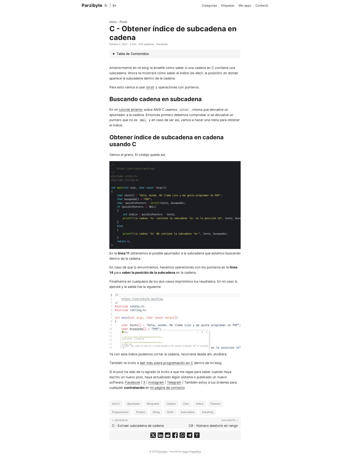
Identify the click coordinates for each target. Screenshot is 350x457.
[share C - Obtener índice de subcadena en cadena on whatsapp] (182, 435)
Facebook (132, 382)
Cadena (171, 403)
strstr (150, 87)
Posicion (215, 403)
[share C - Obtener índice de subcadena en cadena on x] (153, 435)
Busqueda (153, 403)
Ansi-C (116, 403)
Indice (199, 403)
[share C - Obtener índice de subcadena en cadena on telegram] (189, 435)
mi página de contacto (167, 388)
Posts (123, 22)
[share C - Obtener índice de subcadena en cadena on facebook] (175, 435)
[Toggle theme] (106, 5)
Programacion (120, 412)
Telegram (174, 382)
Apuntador (133, 403)
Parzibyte (92, 5)
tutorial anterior (131, 109)
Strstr (170, 412)
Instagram (156, 382)
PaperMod (195, 451)
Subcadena (188, 412)
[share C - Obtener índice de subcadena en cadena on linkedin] (160, 435)
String (156, 412)
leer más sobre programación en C (166, 363)
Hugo (185, 451)
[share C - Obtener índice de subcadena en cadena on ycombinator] (197, 435)
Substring (207, 412)
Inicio (113, 22)
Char (186, 403)
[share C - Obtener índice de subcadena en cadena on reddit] (167, 435)
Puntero (140, 412)
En (114, 5)
